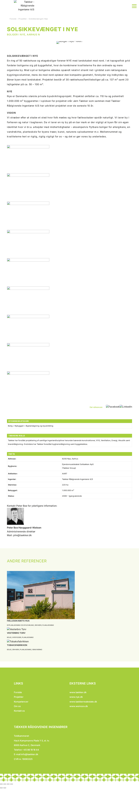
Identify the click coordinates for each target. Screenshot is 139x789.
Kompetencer (21, 701)
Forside (13, 19)
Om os (17, 706)
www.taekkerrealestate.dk (83, 701)
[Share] (4, 784)
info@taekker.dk (29, 754)
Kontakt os (19, 710)
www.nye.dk (76, 696)
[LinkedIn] (126, 406)
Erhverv (38, 625)
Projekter (18, 696)
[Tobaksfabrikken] (69, 641)
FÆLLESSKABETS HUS (18, 620)
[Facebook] (113, 406)
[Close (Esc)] (1, 784)
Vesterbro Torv (16, 633)
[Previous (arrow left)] (1, 787)
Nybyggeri (16, 637)
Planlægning (48, 625)
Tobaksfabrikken (17, 645)
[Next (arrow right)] (4, 787)
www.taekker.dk (78, 692)
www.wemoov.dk (79, 706)
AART (64, 473)
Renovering (37, 649)
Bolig (9, 637)
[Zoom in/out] (11, 784)
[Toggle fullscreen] (8, 784)
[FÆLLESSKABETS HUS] (69, 595)
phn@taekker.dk (22, 535)
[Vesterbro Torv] (69, 629)
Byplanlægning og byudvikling (20, 625)
